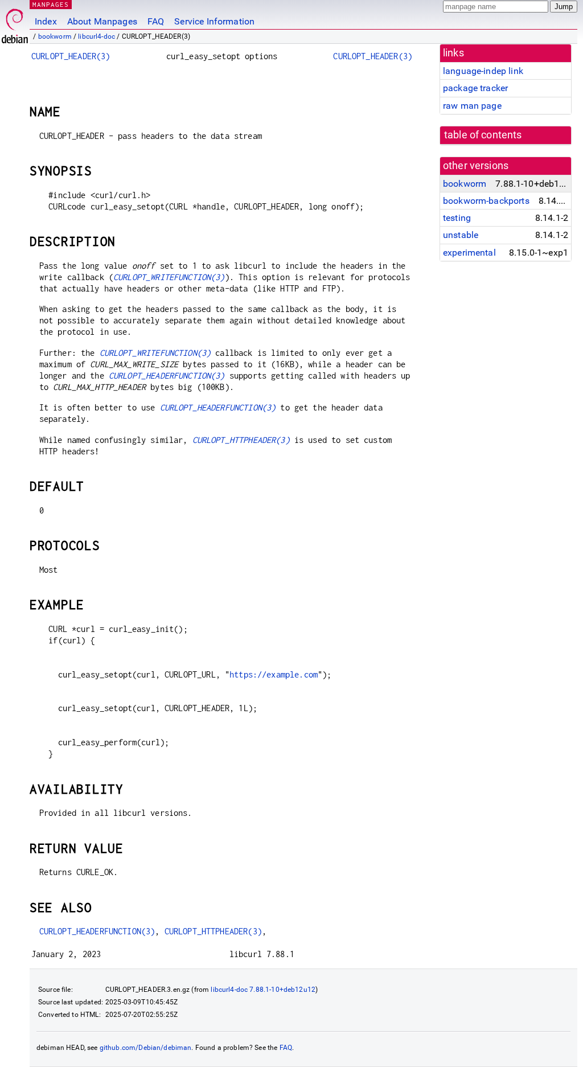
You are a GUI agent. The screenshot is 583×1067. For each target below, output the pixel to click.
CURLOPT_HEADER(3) (70, 56)
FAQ (155, 21)
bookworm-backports (486, 200)
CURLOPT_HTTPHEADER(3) (241, 440)
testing (457, 217)
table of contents (483, 135)
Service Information (214, 21)
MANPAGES (50, 4)
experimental (469, 252)
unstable (460, 234)
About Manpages (102, 21)
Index (46, 21)
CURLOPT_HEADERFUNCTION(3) (167, 375)
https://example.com (273, 674)
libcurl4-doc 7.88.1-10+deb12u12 (263, 990)
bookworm (55, 36)
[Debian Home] (15, 23)
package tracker (475, 88)
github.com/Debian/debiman (146, 1048)
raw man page (472, 105)
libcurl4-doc (96, 36)
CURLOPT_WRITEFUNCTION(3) (169, 277)
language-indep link (483, 70)
